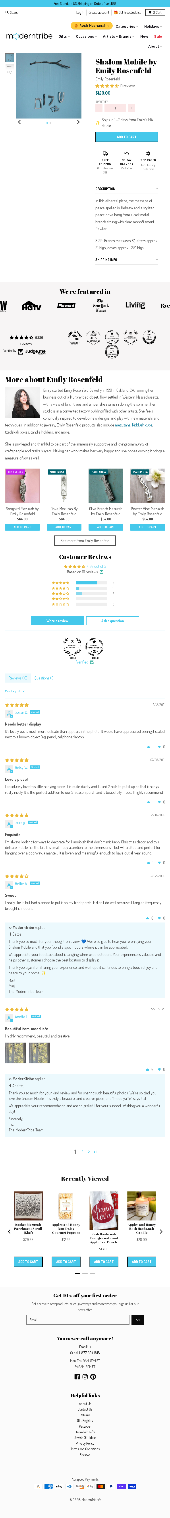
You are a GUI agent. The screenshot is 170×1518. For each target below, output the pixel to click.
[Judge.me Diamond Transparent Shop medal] (94, 647)
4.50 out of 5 (96, 566)
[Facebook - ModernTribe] (77, 1377)
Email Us (85, 1347)
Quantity (101, 101)
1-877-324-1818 (89, 1353)
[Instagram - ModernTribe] (85, 1377)
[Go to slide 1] (47, 123)
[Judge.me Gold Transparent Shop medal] (112, 337)
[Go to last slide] (19, 122)
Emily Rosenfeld (107, 78)
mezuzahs (122, 424)
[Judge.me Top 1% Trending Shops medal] (112, 351)
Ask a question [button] (112, 621)
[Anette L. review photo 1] (15, 1053)
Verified (82, 662)
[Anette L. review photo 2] (39, 1053)
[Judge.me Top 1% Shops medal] (149, 337)
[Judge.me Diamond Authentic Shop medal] (72, 647)
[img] (17, 705)
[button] (48, 86)
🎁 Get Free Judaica (127, 12)
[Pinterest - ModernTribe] (93, 1377)
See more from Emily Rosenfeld (85, 540)
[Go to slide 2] (50, 123)
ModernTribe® (91, 1499)
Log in (80, 12)
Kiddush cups (142, 424)
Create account (99, 12)
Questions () (44, 677)
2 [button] (82, 1151)
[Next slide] (78, 122)
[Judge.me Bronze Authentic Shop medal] (131, 337)
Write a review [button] (57, 621)
